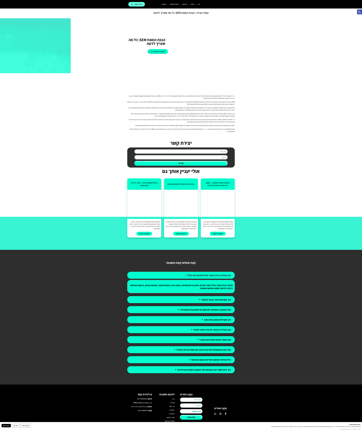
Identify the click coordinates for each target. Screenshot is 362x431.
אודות (192, 4)
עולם (233, 96)
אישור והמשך (6, 425)
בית (199, 4)
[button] (359, 11)
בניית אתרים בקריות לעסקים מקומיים (181, 184)
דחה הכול (15, 425)
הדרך (205, 129)
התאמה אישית (25, 425)
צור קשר (184, 4)
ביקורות (164, 4)
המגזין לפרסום (174, 4)
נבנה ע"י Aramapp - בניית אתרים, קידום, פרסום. (350, 429)
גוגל (140, 102)
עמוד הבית (203, 13)
